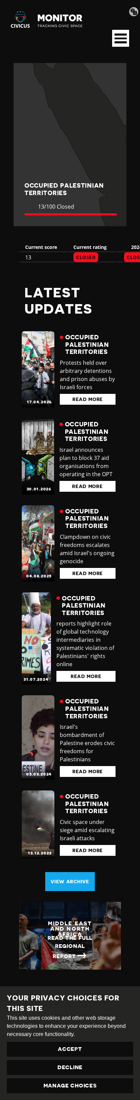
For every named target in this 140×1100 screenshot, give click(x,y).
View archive (70, 881)
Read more (87, 399)
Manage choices (70, 1085)
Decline (70, 1067)
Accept (70, 1049)
